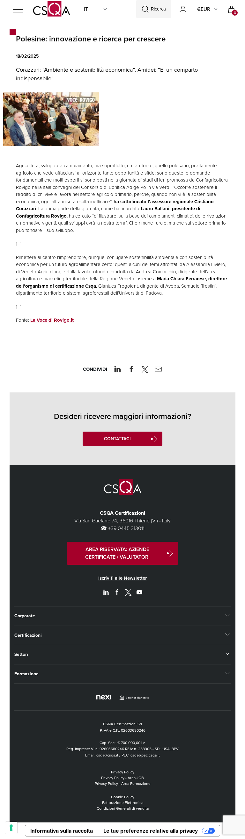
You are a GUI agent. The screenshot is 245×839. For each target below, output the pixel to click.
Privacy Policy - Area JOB (122, 778)
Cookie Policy (122, 797)
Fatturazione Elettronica (122, 803)
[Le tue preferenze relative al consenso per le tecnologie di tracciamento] (11, 828)
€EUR (203, 9)
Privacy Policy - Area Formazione (123, 783)
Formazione (26, 673)
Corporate (24, 616)
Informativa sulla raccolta (61, 831)
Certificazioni (28, 635)
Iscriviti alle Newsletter (122, 578)
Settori (21, 654)
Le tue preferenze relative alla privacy (150, 831)
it (86, 9)
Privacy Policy (122, 772)
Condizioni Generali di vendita (123, 808)
